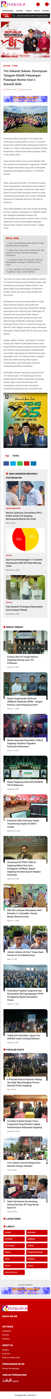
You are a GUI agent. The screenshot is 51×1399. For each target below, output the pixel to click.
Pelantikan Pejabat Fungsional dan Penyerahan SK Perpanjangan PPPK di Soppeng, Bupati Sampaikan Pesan (25, 995)
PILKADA (31, 1259)
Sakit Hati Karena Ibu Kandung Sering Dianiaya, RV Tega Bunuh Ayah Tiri (23, 1204)
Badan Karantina (13, 508)
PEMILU (8, 1252)
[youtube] (16, 1321)
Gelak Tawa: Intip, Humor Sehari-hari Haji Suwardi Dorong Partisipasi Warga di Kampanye (25, 252)
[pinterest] (26, 463)
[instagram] (13, 1321)
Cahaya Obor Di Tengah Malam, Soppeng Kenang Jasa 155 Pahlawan (22, 659)
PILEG (7, 1259)
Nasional (19, 11)
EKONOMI (9, 1239)
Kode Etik (6, 1354)
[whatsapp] (20, 463)
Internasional (8, 11)
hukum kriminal (11, 1272)
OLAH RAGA (9, 1246)
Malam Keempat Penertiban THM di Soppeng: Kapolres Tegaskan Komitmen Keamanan (25, 743)
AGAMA (8, 1232)
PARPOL (30, 1246)
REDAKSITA (32, 1395)
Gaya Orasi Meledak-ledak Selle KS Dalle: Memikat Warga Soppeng (25, 244)
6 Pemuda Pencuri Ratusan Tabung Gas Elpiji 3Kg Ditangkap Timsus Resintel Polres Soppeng (24, 1082)
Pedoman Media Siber (11, 1357)
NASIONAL (6, 1331)
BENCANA (31, 1232)
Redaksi (5, 1350)
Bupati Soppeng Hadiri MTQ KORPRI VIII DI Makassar (25, 783)
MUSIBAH (31, 1239)
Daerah (29, 11)
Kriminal (45, 11)
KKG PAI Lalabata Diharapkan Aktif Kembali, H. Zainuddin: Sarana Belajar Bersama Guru (24, 913)
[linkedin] (33, 463)
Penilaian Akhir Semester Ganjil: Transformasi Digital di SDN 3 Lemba (23, 823)
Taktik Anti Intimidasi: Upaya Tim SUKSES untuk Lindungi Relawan (23, 1037)
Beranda (6, 66)
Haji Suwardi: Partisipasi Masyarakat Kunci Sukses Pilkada (24, 608)
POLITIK (5, 1335)
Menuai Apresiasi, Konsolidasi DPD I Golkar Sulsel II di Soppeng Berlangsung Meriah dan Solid (24, 515)
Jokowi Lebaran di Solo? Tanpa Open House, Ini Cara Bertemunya (25, 953)
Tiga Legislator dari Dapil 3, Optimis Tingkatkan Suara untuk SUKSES (23, 270)
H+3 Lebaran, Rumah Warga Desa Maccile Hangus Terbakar (23, 1164)
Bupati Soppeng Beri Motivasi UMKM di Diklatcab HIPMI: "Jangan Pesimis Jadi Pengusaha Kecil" (24, 701)
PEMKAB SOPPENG (35, 1252)
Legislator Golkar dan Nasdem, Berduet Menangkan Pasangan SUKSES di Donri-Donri (24, 262)
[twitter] (13, 463)
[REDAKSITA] (13, 7)
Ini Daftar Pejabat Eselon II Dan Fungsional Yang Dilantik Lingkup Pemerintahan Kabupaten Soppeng (24, 1124)
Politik (37, 11)
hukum (30, 1266)
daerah (7, 1266)
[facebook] (6, 463)
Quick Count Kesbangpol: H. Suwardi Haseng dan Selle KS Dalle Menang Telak (24, 562)
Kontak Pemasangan (10, 1368)
